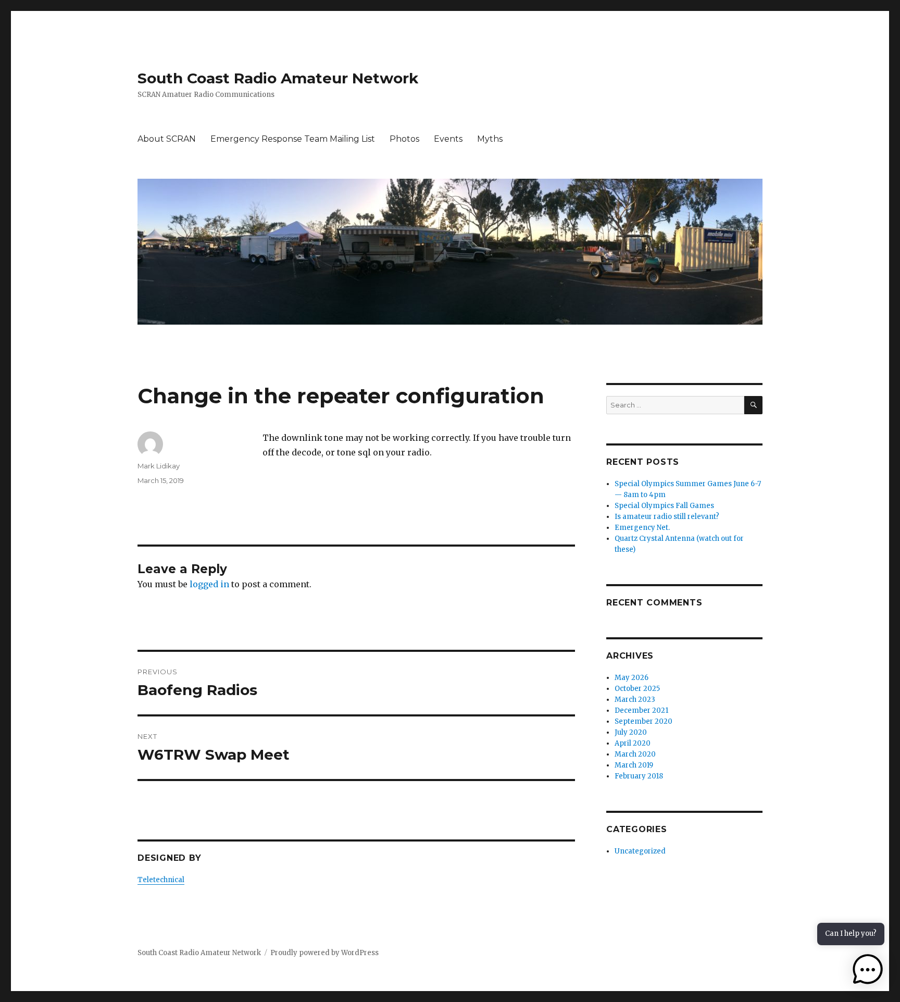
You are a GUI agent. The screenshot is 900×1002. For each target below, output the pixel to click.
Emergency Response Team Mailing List (292, 139)
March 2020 (635, 754)
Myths (490, 139)
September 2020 (643, 721)
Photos (404, 139)
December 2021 (641, 710)
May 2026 (631, 677)
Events (448, 139)
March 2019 (634, 765)
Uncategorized (640, 851)
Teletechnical (161, 879)
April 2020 (633, 743)
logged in (209, 584)
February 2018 (639, 776)
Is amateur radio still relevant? (667, 516)
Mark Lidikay (159, 466)
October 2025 (637, 688)
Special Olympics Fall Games (664, 505)
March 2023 (635, 699)
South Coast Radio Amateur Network (278, 78)
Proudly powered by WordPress (324, 952)
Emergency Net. (642, 527)
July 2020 (631, 732)
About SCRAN (167, 139)
